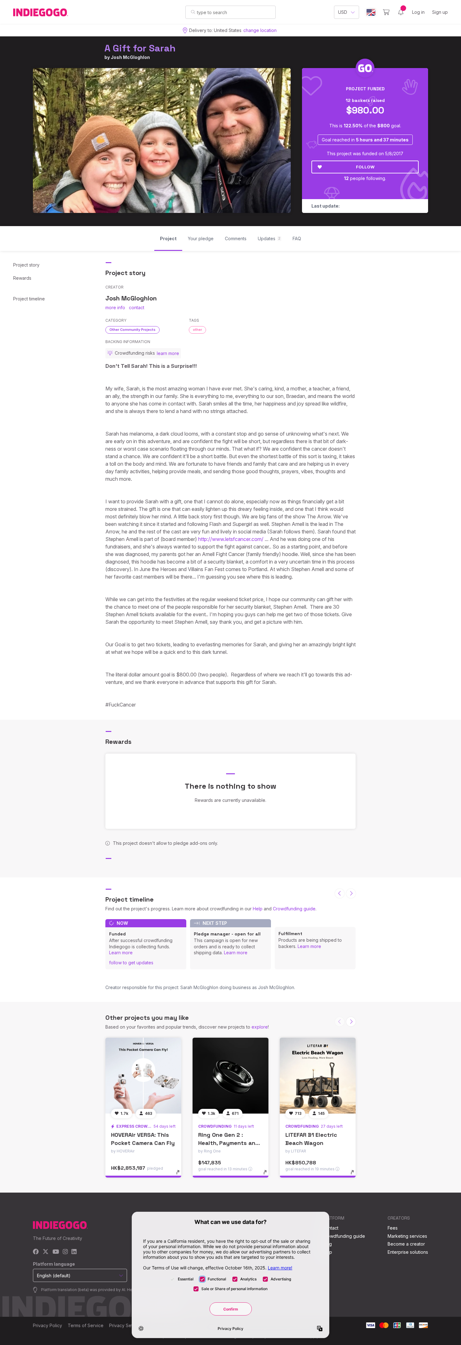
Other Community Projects (132, 329)
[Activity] (400, 12)
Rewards (22, 278)
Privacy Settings (125, 1325)
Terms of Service (85, 1325)
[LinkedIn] (74, 1252)
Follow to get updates (131, 962)
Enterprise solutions (408, 1252)
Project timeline (29, 298)
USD (342, 12)
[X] (46, 1252)
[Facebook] (36, 1252)
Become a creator (406, 1244)
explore (260, 1027)
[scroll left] (339, 893)
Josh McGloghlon (130, 57)
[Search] (193, 12)
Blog (327, 1244)
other (197, 329)
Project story (26, 264)
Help (257, 908)
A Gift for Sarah (140, 48)
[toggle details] (181, 1175)
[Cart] (386, 12)
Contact (330, 1228)
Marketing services (407, 1236)
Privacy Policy (47, 1325)
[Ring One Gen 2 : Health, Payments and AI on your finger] (230, 1076)
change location (260, 30)
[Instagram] (65, 1252)
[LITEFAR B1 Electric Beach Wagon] (318, 1076)
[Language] (371, 12)
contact (136, 307)
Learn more (121, 952)
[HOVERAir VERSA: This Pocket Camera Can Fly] (143, 1076)
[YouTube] (55, 1252)
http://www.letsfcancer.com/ (230, 539)
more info (115, 307)
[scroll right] (351, 893)
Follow (365, 166)
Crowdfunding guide (294, 908)
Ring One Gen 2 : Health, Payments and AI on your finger (228, 1142)
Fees (393, 1228)
